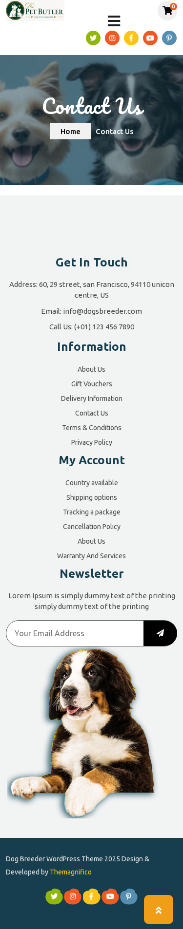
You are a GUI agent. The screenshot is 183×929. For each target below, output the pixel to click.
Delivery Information (91, 398)
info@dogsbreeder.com (102, 311)
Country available (91, 483)
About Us (91, 369)
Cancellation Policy (92, 527)
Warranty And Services (91, 556)
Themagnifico (70, 872)
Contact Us (91, 413)
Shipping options (91, 497)
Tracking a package (92, 512)
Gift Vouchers (91, 384)
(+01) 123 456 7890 (104, 326)
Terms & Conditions (92, 428)
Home (71, 131)
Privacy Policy (91, 442)
